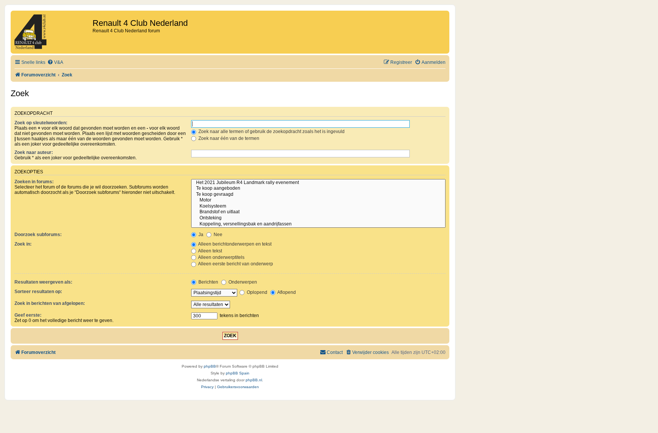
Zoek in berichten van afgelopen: (49, 303)
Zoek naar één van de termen (228, 138)
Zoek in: (23, 244)
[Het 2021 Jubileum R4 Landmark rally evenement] (318, 183)
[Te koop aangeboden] (318, 189)
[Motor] (318, 200)
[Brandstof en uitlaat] (318, 212)
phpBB (210, 366)
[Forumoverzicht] (53, 32)
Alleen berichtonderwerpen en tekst (234, 244)
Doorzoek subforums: (38, 234)
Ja (200, 234)
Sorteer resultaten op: (38, 291)
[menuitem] (55, 62)
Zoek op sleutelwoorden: (40, 122)
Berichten (207, 282)
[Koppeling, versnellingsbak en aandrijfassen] (318, 224)
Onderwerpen (242, 282)
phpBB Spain (237, 373)
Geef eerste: (28, 315)
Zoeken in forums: (34, 181)
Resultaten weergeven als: (43, 282)
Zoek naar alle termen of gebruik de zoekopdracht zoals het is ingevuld (271, 131)
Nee (217, 234)
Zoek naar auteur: (33, 152)
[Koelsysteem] (318, 206)
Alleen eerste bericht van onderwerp (235, 263)
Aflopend (286, 292)
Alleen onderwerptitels (220, 257)
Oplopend (256, 292)
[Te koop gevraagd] (318, 195)
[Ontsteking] (318, 218)
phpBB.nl (254, 380)
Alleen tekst (209, 251)
